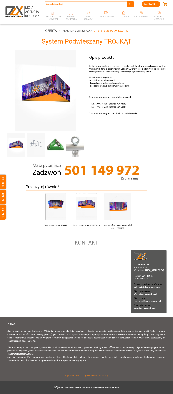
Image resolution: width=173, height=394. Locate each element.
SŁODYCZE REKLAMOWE (88, 18)
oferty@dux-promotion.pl (145, 294)
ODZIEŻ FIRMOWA (123, 17)
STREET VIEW (158, 270)
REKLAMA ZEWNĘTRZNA (71, 18)
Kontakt (3, 212)
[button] (15, 145)
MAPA (147, 270)
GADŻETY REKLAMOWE (141, 17)
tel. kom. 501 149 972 (143, 276)
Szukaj (3, 182)
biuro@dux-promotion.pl (145, 308)
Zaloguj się (149, 4)
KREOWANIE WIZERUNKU (159, 18)
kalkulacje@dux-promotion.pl (147, 287)
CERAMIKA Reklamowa (106, 17)
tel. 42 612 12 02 (141, 279)
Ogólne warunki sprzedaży (96, 375)
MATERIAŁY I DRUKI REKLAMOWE (53, 18)
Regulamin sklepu (73, 375)
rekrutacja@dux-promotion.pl (147, 301)
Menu (3, 197)
